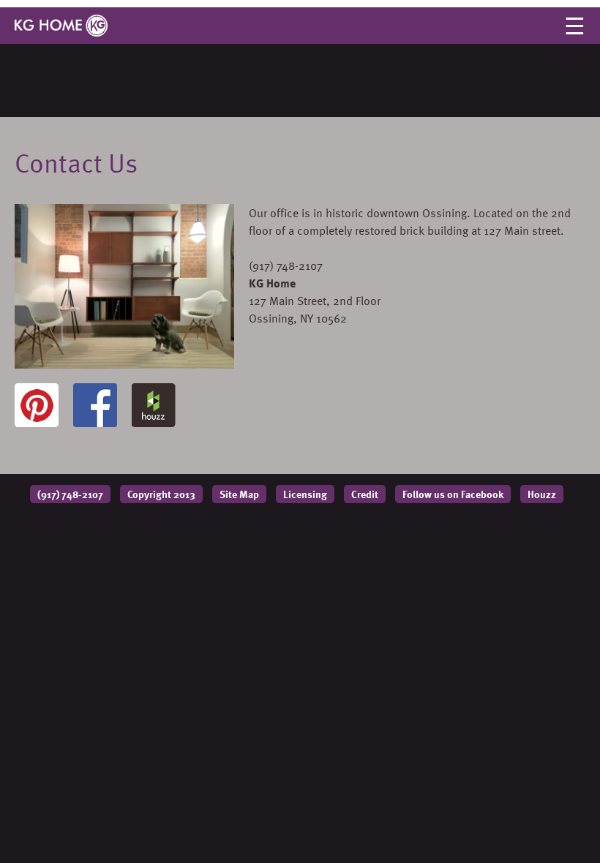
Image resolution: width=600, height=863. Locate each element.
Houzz (542, 494)
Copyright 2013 (161, 494)
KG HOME (61, 26)
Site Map (239, 494)
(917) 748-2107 (70, 494)
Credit (364, 494)
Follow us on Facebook (452, 494)
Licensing (305, 494)
